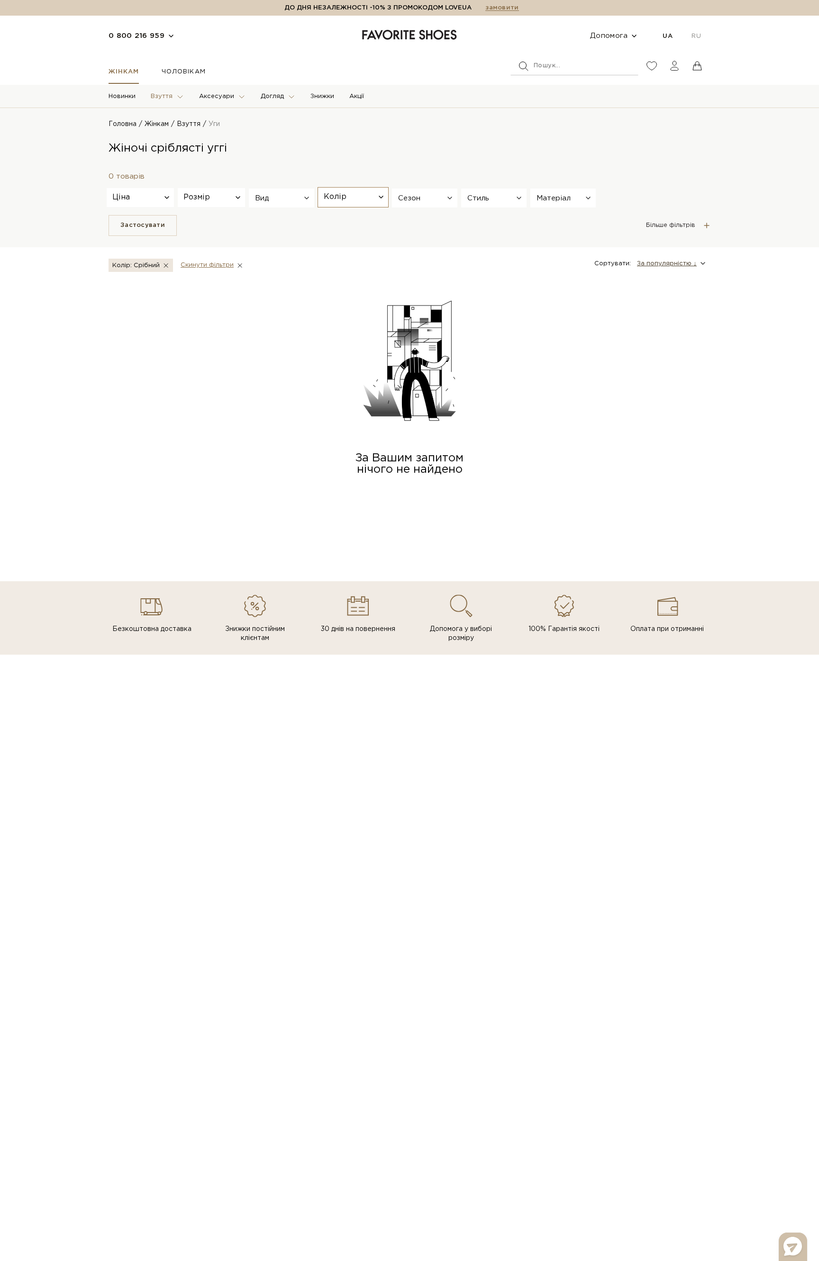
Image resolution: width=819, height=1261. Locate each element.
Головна (122, 124)
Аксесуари (216, 96)
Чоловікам (183, 71)
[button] (281, 198)
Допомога (609, 36)
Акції (356, 96)
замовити (502, 7)
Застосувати (142, 225)
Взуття (162, 96)
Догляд (272, 96)
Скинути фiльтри (207, 265)
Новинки (122, 96)
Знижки (322, 96)
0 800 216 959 (136, 36)
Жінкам (124, 71)
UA (668, 36)
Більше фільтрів (670, 225)
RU (696, 36)
